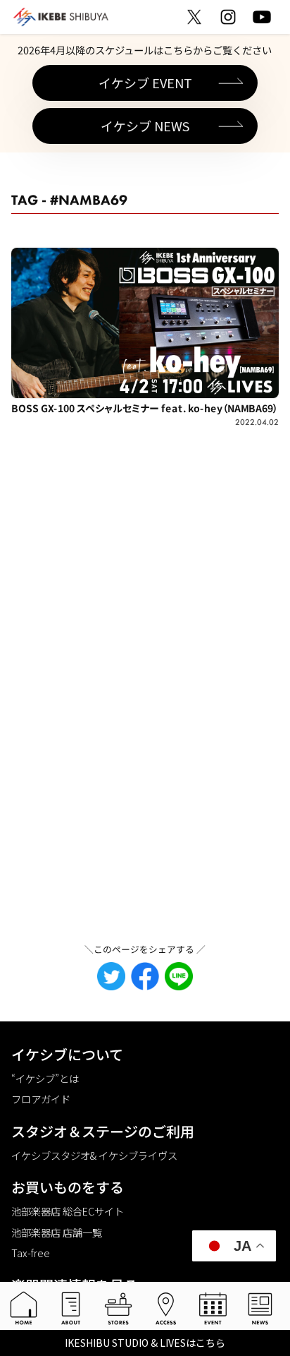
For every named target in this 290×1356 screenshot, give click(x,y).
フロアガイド (40, 1098)
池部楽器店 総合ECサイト (67, 1211)
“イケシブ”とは (45, 1078)
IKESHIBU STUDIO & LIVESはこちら (145, 1343)
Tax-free (30, 1252)
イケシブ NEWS (145, 125)
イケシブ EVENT (145, 82)
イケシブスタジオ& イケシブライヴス (94, 1155)
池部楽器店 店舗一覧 (56, 1232)
